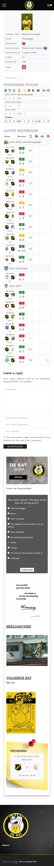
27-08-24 (10, 169)
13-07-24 (10, 234)
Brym (13, 513)
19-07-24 (10, 212)
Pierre (13, 542)
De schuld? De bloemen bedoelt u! (27, 553)
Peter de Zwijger (18, 508)
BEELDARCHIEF (18, 626)
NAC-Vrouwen (17, 518)
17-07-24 (10, 223)
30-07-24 (10, 191)
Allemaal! (15, 558)
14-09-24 (10, 313)
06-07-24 (10, 256)
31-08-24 (10, 324)
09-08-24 (10, 356)
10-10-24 (10, 158)
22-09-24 (10, 302)
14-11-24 (10, 147)
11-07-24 (10, 245)
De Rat (14, 547)
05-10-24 (10, 291)
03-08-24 (10, 180)
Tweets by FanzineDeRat (19, 488)
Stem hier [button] (27, 569)
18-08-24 (10, 345)
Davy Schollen (17, 532)
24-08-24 (10, 335)
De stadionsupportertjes (22, 537)
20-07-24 (10, 201)
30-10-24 (10, 273)
